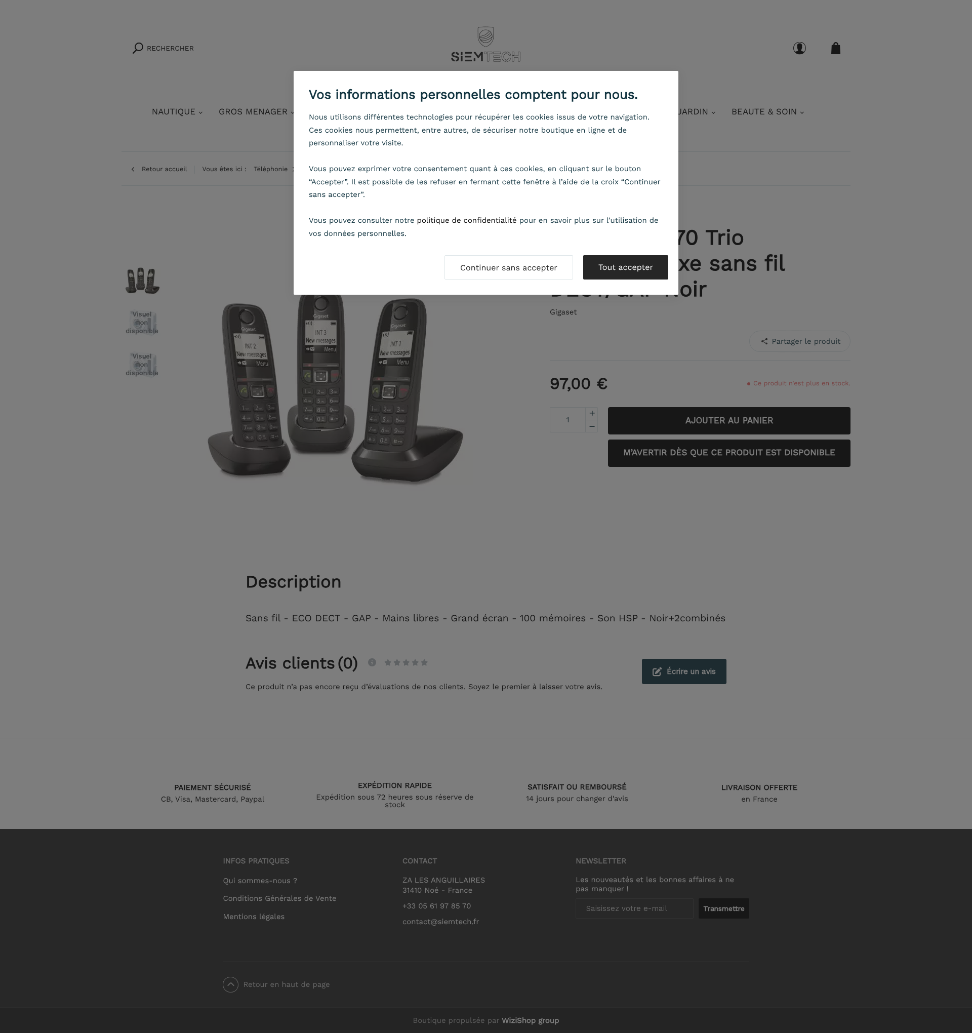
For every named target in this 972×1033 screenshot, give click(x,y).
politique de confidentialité (467, 220)
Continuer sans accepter (508, 267)
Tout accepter (625, 267)
